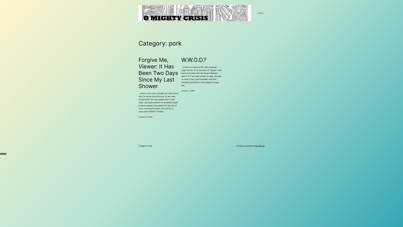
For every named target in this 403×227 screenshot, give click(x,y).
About (260, 13)
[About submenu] (263, 13)
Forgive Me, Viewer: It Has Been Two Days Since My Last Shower (158, 73)
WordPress (259, 146)
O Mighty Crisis (145, 146)
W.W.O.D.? (193, 60)
